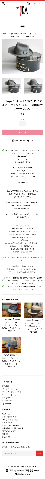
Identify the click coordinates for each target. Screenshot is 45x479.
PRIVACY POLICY (8, 431)
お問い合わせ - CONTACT (12, 425)
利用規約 (5, 434)
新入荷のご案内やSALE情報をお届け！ (17, 447)
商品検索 (5, 386)
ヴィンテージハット (10, 395)
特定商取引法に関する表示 (12, 428)
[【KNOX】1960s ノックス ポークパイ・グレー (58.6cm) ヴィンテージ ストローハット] (11, 345)
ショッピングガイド (10, 417)
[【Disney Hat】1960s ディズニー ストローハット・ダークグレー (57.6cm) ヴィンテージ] (11, 310)
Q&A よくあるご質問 (10, 420)
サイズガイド (7, 422)
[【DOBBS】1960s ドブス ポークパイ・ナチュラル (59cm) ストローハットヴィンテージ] (33, 310)
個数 (22, 119)
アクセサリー (7, 398)
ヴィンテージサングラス (12, 392)
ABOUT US (6, 414)
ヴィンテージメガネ (10, 389)
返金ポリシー (7, 437)
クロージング (7, 401)
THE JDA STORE (18, 466)
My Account (6, 404)
